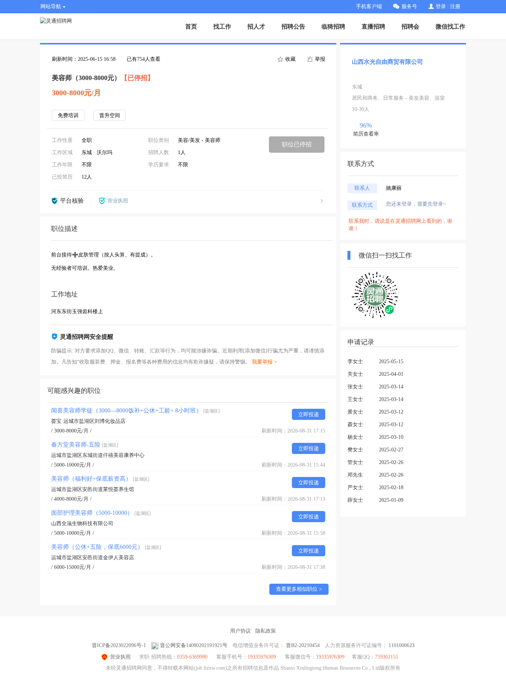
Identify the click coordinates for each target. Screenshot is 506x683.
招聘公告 (293, 26)
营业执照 (120, 657)
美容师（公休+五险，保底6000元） (106, 547)
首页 (191, 26)
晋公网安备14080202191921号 (193, 645)
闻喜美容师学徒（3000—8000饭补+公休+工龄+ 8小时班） (135, 410)
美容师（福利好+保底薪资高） (100, 478)
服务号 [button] (409, 6)
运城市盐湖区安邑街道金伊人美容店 (92, 557)
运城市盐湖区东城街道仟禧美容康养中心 (97, 455)
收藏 (290, 59)
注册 (455, 6)
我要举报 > (264, 362)
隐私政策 (265, 631)
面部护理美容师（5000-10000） (101, 513)
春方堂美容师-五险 (84, 444)
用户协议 (240, 631)
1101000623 (402, 645)
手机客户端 (369, 6)
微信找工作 (450, 26)
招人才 (256, 26)
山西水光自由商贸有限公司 (387, 62)
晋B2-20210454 (303, 645)
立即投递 (308, 414)
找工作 (222, 26)
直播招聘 (373, 26)
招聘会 (410, 26)
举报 (319, 59)
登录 (441, 6)
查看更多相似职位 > (299, 589)
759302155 (386, 657)
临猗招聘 (333, 26)
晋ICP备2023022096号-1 (119, 645)
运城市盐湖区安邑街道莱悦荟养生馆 (92, 489)
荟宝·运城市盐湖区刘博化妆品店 (88, 421)
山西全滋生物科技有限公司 (82, 523)
